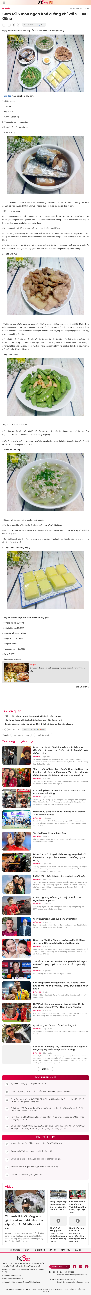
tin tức (24, 1143)
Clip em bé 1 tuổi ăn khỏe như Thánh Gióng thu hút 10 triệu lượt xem (77, 1207)
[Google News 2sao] (34, 25)
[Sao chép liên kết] (18, 25)
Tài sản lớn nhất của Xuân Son (49, 833)
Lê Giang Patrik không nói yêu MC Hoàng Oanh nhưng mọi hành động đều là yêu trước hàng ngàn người (60, 985)
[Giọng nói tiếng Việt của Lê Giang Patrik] (16, 926)
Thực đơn (6, 96)
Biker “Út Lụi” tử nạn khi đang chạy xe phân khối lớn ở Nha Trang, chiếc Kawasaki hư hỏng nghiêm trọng (60, 857)
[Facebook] (74, 1267)
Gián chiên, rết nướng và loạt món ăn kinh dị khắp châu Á (33, 716)
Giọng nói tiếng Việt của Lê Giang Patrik (55, 919)
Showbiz (15, 1250)
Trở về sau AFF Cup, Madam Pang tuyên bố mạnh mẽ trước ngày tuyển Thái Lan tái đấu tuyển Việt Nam (60, 964)
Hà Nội (52, 1272)
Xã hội (53, 1250)
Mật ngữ (65, 1250)
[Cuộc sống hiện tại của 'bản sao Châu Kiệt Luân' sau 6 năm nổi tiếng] (16, 798)
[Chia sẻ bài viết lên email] (13, 25)
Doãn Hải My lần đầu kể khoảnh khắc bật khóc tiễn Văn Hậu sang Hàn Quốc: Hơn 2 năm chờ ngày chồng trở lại (60, 750)
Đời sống (6, 8)
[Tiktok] (87, 1267)
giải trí (40, 1159)
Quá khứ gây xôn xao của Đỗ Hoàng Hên (55, 1025)
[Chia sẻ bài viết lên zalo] (9, 25)
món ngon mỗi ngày (21, 735)
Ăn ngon (33, 665)
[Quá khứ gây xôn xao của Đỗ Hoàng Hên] (16, 1033)
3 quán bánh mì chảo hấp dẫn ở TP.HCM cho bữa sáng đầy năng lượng (39, 724)
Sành (78, 1250)
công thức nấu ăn (43, 735)
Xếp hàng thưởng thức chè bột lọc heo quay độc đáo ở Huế (33, 720)
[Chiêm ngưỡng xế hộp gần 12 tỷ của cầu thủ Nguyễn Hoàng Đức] (16, 905)
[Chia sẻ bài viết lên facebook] (4, 25)
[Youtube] (80, 1267)
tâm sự (43, 1167)
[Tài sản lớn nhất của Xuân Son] (16, 841)
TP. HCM (52, 1279)
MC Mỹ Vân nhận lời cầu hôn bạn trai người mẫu (59, 876)
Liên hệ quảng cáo (59, 1267)
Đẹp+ (27, 1250)
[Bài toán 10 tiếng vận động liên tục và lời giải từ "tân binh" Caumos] (16, 819)
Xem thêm (45, 1069)
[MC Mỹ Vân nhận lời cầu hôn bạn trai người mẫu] (16, 884)
